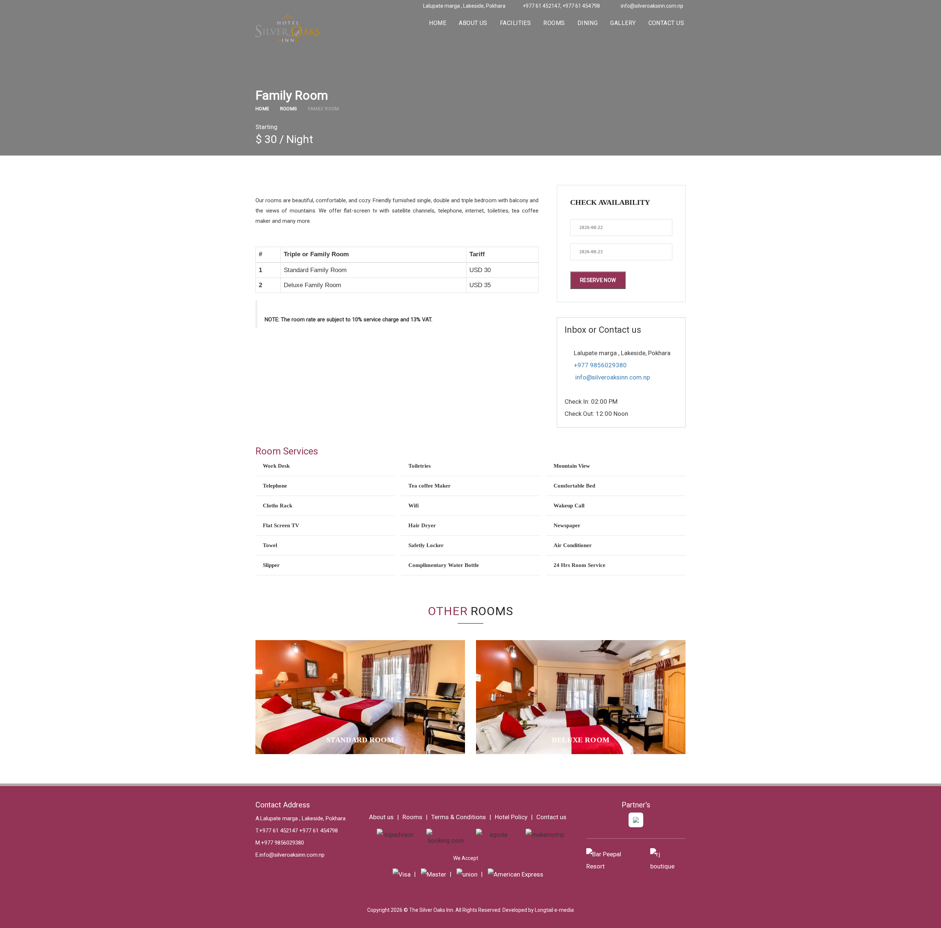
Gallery (623, 22)
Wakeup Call (569, 505)
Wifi (413, 505)
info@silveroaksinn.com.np (652, 6)
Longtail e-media (554, 910)
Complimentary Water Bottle (443, 565)
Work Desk (276, 466)
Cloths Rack (277, 505)
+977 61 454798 (580, 6)
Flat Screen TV (281, 525)
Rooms (554, 22)
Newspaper (567, 525)
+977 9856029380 (600, 365)
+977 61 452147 (541, 6)
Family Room (323, 108)
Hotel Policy (511, 817)
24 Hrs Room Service (579, 565)
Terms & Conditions (458, 817)
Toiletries (419, 466)
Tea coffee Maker (429, 486)
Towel (270, 545)
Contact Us (666, 22)
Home (437, 22)
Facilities (515, 22)
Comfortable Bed (574, 486)
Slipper (271, 565)
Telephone (275, 486)
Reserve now (598, 280)
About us (381, 817)
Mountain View (572, 466)
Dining (587, 22)
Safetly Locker (426, 545)
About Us (473, 22)
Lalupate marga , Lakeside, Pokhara (463, 6)
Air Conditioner (573, 545)
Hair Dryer (422, 525)
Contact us (551, 817)
